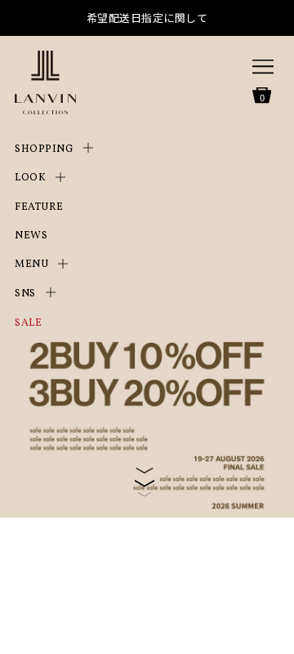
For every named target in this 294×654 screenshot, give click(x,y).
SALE (28, 323)
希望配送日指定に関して (147, 17)
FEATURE (39, 207)
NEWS (31, 236)
